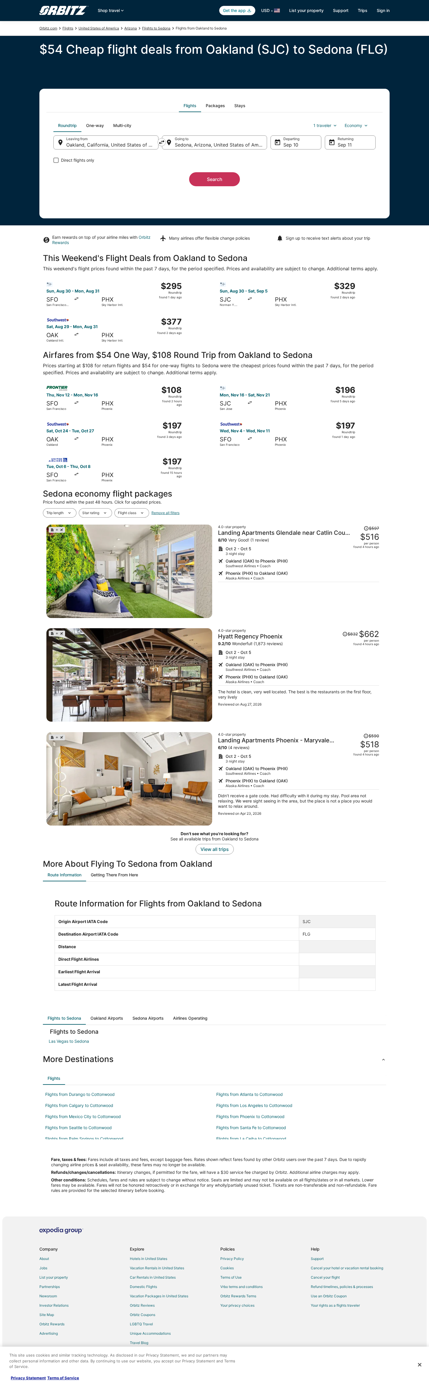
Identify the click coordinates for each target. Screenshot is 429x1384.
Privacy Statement (28, 1378)
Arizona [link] (130, 28)
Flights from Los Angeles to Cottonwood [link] (254, 1105)
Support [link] (317, 1258)
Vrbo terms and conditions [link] (241, 1286)
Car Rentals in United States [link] (153, 1277)
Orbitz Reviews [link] (142, 1305)
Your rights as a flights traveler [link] (335, 1305)
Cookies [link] (227, 1268)
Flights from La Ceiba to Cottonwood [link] (251, 1138)
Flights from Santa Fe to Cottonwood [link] (251, 1127)
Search (214, 179)
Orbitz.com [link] (48, 28)
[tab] (190, 105)
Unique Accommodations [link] (150, 1333)
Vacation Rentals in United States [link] (157, 1268)
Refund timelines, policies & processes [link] (342, 1286)
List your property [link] (53, 1277)
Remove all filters (165, 513)
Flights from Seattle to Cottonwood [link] (78, 1127)
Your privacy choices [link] (237, 1305)
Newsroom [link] (48, 1296)
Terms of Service (63, 1378)
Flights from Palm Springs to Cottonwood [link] (84, 1138)
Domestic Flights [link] (143, 1286)
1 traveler (322, 125)
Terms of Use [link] (231, 1277)
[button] (214, 1059)
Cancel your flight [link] (325, 1277)
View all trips (214, 849)
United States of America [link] (99, 28)
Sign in (383, 10)
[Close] (419, 1364)
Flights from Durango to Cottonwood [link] (80, 1094)
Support (340, 10)
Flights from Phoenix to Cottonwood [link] (250, 1116)
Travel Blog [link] (139, 1343)
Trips (362, 10)
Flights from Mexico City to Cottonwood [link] (83, 1116)
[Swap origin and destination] (162, 142)
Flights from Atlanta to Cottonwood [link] (249, 1094)
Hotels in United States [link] (148, 1258)
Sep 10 (290, 145)
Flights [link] (67, 28)
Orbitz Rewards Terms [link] (238, 1296)
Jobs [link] (43, 1268)
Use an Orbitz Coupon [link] (329, 1296)
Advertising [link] (48, 1333)
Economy (353, 125)
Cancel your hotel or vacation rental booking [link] (347, 1268)
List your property (306, 10)
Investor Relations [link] (54, 1305)
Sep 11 (345, 145)
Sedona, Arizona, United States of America (221, 145)
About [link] (44, 1258)
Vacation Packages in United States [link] (159, 1296)
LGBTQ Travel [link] (141, 1324)
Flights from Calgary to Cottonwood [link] (79, 1105)
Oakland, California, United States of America (112, 145)
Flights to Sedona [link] (156, 28)
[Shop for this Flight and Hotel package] (298, 571)
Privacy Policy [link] (232, 1258)
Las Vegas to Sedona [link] (69, 1041)
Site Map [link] (46, 1314)
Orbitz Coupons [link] (142, 1314)
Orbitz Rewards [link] (51, 1324)
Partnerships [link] (49, 1286)
